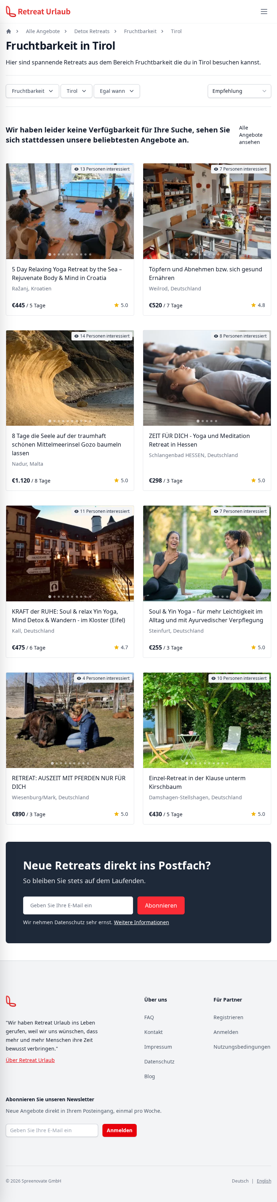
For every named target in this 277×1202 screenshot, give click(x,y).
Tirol (176, 31)
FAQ (149, 1017)
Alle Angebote (43, 31)
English (264, 1181)
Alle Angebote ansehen (251, 134)
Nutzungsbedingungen (242, 1046)
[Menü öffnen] (264, 11)
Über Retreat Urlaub (30, 1060)
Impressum (158, 1046)
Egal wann (112, 90)
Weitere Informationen (141, 922)
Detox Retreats (92, 31)
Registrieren (228, 1017)
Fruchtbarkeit (140, 31)
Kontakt (153, 1032)
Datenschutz (159, 1061)
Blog (149, 1076)
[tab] (49, 254)
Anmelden (226, 1032)
